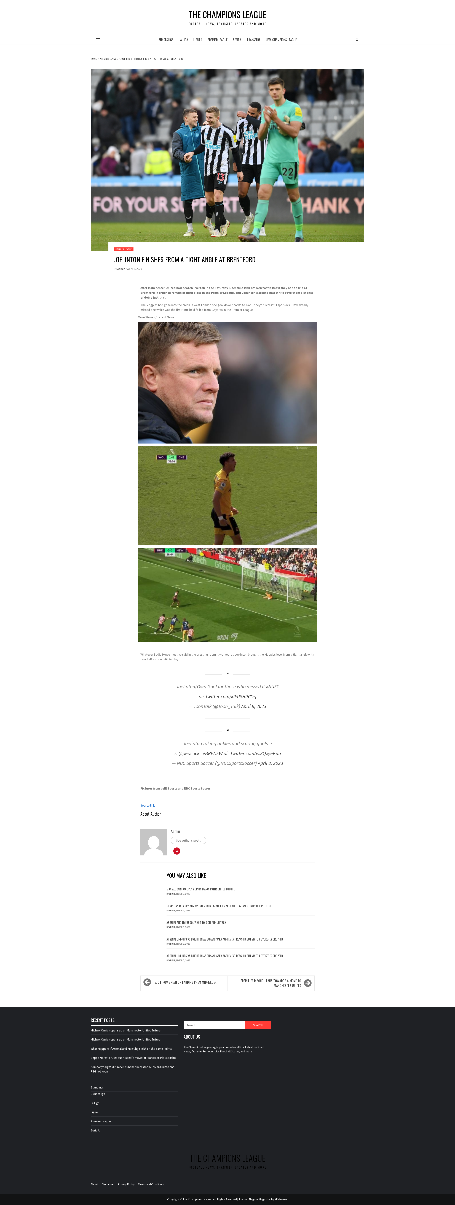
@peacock (188, 753)
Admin (121, 269)
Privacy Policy (126, 1184)
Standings (97, 1087)
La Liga (183, 39)
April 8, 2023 (253, 706)
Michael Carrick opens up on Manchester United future (201, 889)
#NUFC (272, 686)
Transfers (254, 39)
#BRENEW (213, 753)
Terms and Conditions (151, 1184)
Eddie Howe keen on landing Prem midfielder (186, 982)
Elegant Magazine (259, 1199)
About (94, 1184)
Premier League (218, 39)
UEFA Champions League (281, 39)
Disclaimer (107, 1184)
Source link (147, 805)
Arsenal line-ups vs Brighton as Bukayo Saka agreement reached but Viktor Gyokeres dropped (225, 939)
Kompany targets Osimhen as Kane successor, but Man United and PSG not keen (133, 1069)
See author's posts (188, 840)
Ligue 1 (197, 39)
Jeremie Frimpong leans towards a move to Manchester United (270, 983)
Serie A (237, 39)
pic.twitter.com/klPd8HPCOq (227, 696)
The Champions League (227, 14)
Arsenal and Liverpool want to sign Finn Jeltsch (196, 922)
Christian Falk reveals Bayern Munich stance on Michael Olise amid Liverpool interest (219, 906)
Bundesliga (166, 39)
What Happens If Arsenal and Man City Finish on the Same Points (131, 1049)
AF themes (280, 1199)
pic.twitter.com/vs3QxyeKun (252, 753)
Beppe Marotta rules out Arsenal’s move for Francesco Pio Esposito (133, 1058)
